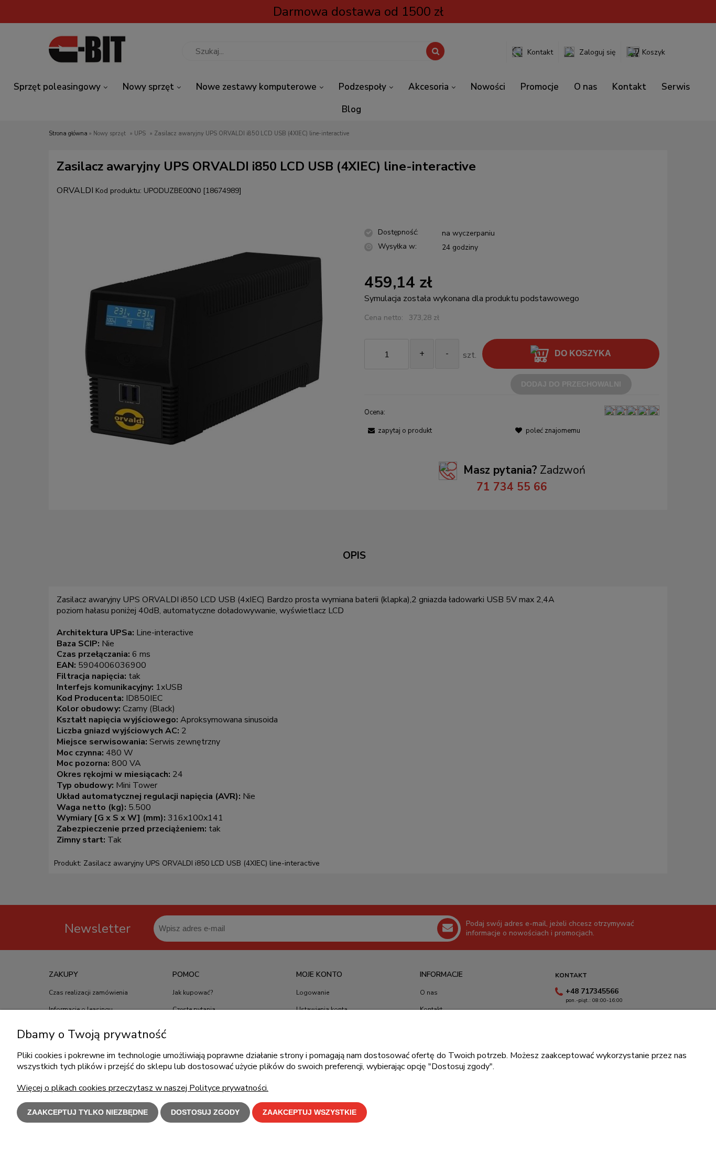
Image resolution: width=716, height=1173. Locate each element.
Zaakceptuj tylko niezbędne (87, 1112)
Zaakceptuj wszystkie (309, 1112)
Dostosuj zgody (205, 1112)
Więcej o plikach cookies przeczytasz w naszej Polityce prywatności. (142, 1088)
